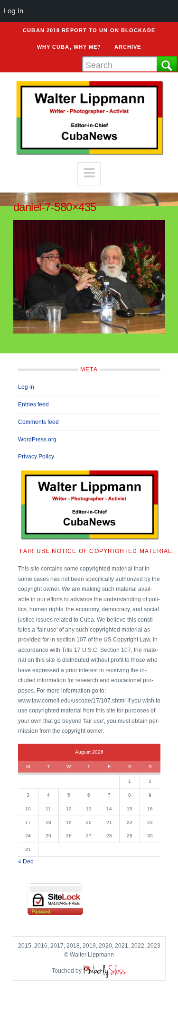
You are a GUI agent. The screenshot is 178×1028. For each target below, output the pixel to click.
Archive (127, 47)
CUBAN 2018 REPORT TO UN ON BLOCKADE (89, 30)
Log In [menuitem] (13, 11)
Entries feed (33, 404)
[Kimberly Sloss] (105, 970)
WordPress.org (37, 439)
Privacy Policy (36, 456)
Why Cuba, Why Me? (69, 47)
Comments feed (38, 422)
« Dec (25, 861)
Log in (26, 387)
